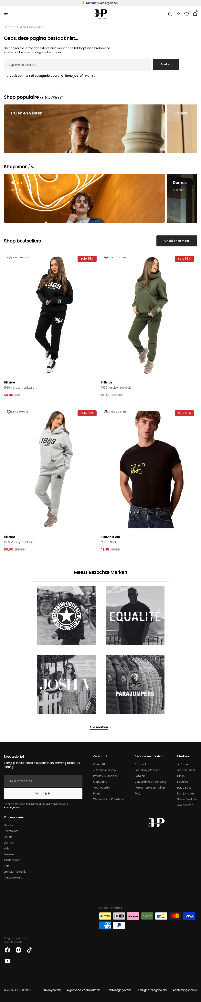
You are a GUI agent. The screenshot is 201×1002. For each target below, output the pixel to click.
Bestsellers (11, 831)
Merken (9, 854)
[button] (6, 14)
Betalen (140, 776)
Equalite (182, 782)
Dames (9, 843)
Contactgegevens (119, 990)
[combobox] (77, 64)
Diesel (181, 776)
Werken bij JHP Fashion (108, 799)
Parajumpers (186, 793)
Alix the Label (186, 770)
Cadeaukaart (13, 877)
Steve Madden (187, 799)
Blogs (96, 793)
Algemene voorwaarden (83, 990)
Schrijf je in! (43, 793)
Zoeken (166, 64)
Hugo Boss (184, 788)
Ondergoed (12, 860)
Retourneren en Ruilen (150, 788)
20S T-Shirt (108, 542)
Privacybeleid (12, 807)
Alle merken (185, 805)
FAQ (137, 793)
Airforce (182, 764)
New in (8, 825)
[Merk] (66, 615)
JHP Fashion (22, 990)
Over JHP (99, 764)
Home (8, 27)
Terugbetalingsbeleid (152, 990)
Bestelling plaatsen (147, 770)
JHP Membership (104, 770)
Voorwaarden (102, 788)
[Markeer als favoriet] (8, 257)
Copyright (100, 782)
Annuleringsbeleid (185, 990)
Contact (140, 764)
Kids (6, 848)
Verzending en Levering (150, 782)
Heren (8, 837)
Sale (7, 866)
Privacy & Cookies (105, 776)
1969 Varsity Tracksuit (19, 387)
